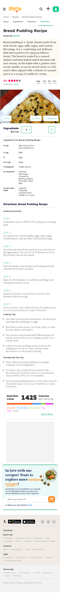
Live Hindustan (24, 573)
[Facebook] (42, 521)
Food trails (28, 541)
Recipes (15, 17)
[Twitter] (48, 521)
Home (6, 17)
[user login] (56, 9)
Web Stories (7, 538)
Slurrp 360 (8, 541)
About (5, 549)
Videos (18, 541)
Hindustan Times (9, 573)
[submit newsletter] (51, 499)
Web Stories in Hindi (23, 538)
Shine (7, 576)
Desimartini (47, 573)
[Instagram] (54, 521)
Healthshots (17, 576)
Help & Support (16, 549)
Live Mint (36, 573)
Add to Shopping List (51, 129)
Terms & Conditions (36, 557)
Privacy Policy (8, 557)
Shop (47, 538)
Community (38, 538)
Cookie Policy (21, 557)
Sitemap (49, 557)
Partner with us (38, 549)
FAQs (27, 549)
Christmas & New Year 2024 (45, 541)
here (30, 505)
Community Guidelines (13, 561)
